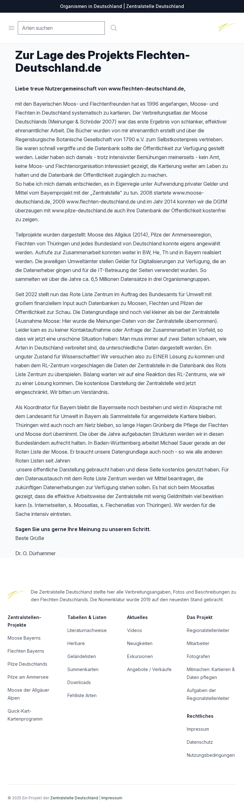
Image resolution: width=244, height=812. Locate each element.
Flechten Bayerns (26, 651)
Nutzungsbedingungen (211, 755)
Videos (134, 630)
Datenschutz (200, 742)
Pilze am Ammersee (28, 677)
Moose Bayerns (24, 638)
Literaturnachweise (87, 630)
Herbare (76, 643)
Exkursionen (140, 656)
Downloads (79, 682)
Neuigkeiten (139, 643)
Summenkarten (82, 669)
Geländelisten (81, 656)
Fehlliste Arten (82, 695)
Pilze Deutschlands (27, 664)
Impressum (198, 729)
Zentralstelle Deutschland (74, 797)
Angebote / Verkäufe (149, 669)
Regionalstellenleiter (208, 630)
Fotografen (198, 656)
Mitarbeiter (198, 643)
